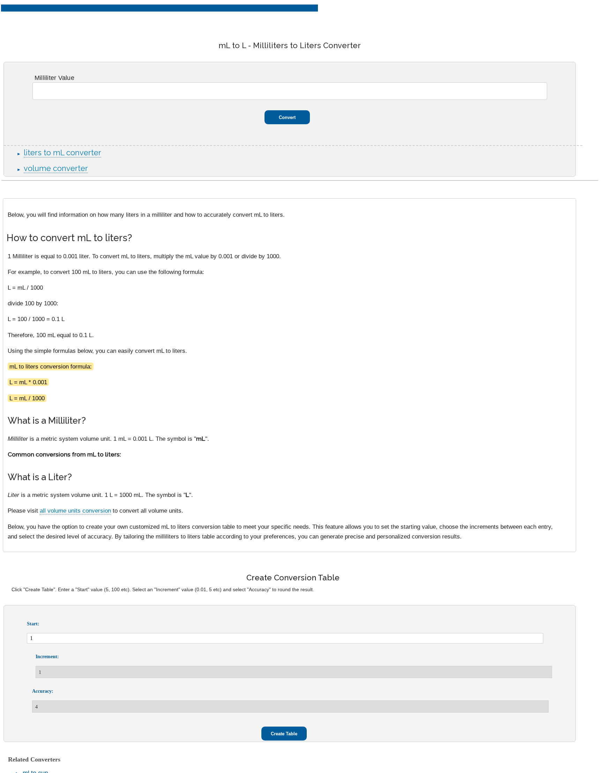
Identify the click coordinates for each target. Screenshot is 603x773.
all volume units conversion (75, 510)
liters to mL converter (62, 152)
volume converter (56, 168)
